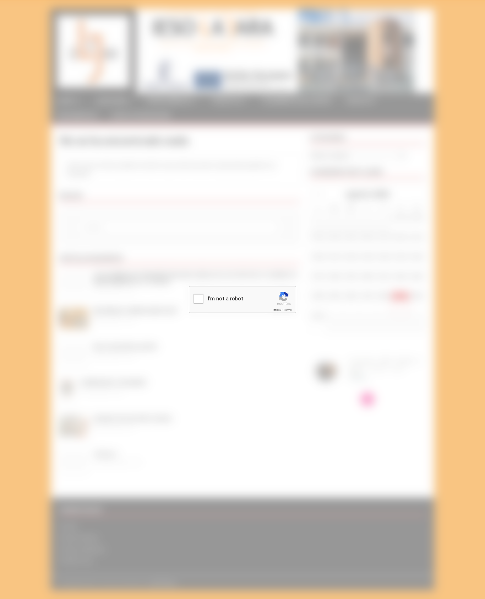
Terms (287, 309)
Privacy (277, 309)
